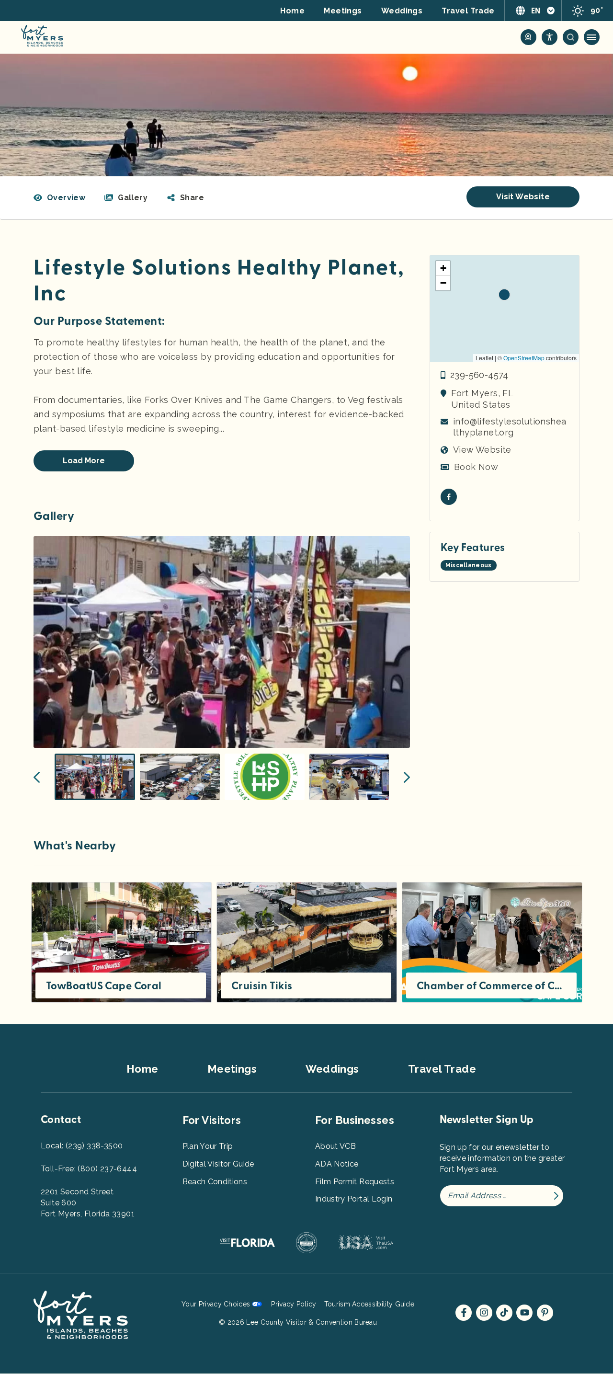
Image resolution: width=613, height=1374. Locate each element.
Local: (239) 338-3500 (82, 1145)
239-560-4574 (479, 375)
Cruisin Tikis (262, 986)
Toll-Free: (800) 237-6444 (89, 1168)
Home (292, 10)
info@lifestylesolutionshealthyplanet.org (509, 426)
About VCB (335, 1146)
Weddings (402, 10)
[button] (185, 198)
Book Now (476, 467)
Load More (84, 460)
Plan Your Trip (207, 1146)
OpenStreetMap (524, 358)
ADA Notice (337, 1163)
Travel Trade (468, 10)
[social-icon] (528, 37)
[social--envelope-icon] (449, 497)
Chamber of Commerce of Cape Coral (491, 986)
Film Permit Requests (354, 1181)
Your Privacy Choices (216, 1304)
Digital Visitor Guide (218, 1163)
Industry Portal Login (353, 1198)
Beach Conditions (215, 1181)
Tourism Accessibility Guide (369, 1304)
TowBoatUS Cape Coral (104, 986)
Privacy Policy (293, 1304)
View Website (482, 450)
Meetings (343, 10)
